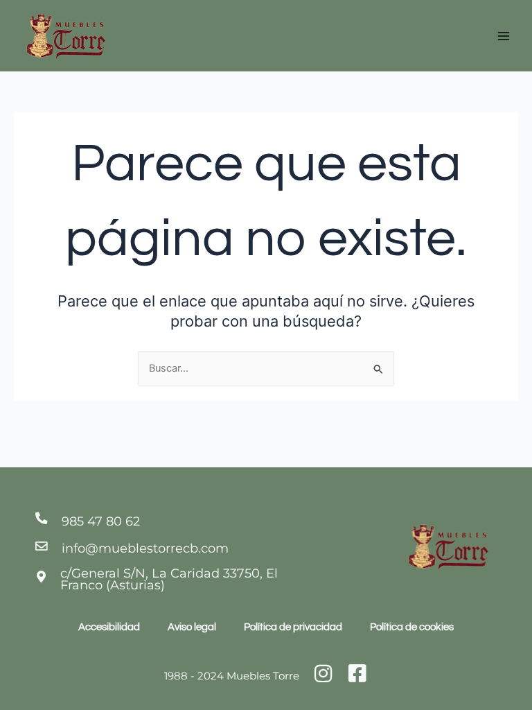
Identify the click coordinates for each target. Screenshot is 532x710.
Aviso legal (192, 627)
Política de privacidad (293, 627)
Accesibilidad (109, 627)
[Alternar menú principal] (503, 36)
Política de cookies (412, 627)
